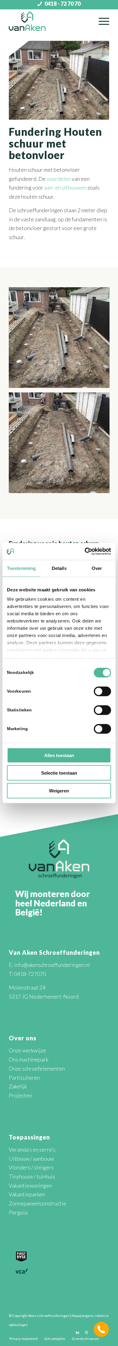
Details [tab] (59, 568)
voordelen (59, 178)
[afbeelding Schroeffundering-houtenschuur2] (61, 339)
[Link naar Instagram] (86, 1332)
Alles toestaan (59, 755)
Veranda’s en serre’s (32, 1149)
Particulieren (24, 1077)
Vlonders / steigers (31, 1167)
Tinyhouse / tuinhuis (32, 1176)
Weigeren (59, 790)
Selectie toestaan (59, 772)
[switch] (102, 691)
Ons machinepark (28, 1059)
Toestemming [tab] (21, 568)
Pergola (18, 1212)
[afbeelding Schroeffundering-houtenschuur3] (61, 445)
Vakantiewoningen (30, 1185)
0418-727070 (30, 973)
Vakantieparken (27, 1194)
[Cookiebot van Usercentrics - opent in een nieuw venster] (85, 551)
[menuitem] (101, 21)
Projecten (20, 1095)
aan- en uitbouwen (65, 187)
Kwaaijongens (82, 1316)
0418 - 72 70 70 (62, 3)
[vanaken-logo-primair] (49, 21)
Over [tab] (97, 568)
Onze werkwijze (27, 1050)
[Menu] (101, 21)
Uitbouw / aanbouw (31, 1158)
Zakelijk (18, 1086)
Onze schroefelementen (37, 1068)
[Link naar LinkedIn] (77, 1332)
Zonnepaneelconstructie (37, 1203)
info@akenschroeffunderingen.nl (52, 964)
